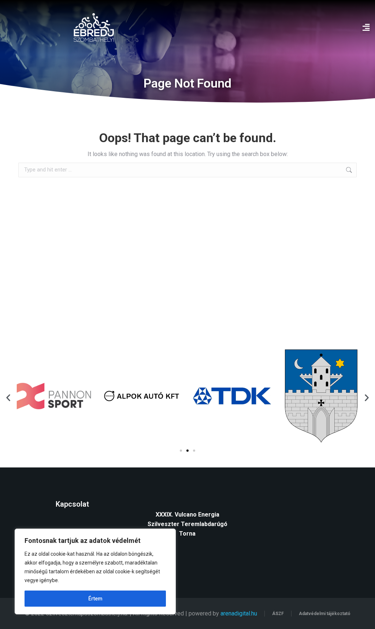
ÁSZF (278, 613)
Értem (95, 599)
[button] (365, 28)
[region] (95, 571)
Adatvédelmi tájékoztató (324, 613)
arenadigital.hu (238, 613)
